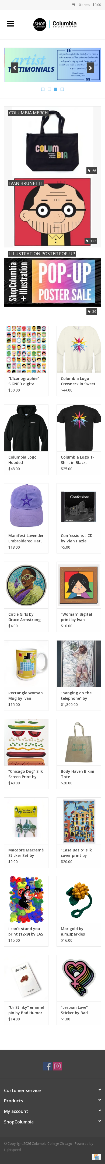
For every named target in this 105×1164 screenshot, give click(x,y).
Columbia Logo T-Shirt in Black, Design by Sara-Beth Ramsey (77, 460)
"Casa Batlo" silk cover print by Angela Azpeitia (76, 852)
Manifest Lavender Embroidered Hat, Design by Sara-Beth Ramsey (26, 538)
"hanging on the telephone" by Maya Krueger (76, 695)
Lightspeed (12, 1150)
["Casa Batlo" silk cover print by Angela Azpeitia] (79, 820)
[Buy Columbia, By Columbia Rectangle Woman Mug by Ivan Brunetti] (26, 663)
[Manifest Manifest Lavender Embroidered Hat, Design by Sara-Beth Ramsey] (26, 506)
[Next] (90, 67)
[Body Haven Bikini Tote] (79, 742)
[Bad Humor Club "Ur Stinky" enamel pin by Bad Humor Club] (26, 978)
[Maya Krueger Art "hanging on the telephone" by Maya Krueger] (79, 663)
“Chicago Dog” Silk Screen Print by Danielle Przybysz (25, 774)
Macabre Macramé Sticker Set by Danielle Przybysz (26, 852)
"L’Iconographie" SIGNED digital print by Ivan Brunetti (23, 381)
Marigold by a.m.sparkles (73, 931)
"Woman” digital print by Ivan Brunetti (76, 617)
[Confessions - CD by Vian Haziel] (79, 506)
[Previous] (14, 67)
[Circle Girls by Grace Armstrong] (26, 585)
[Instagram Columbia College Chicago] (57, 1066)
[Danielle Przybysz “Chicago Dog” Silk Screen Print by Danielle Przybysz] (26, 742)
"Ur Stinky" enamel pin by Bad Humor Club (26, 1010)
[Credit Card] (95, 1156)
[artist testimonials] (52, 65)
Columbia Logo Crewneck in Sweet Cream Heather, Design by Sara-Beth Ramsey (78, 381)
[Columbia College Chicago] (63, 24)
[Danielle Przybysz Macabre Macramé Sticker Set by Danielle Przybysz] (26, 820)
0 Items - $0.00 (89, 4)
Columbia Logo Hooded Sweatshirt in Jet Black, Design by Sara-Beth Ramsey (25, 460)
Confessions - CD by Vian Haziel (77, 538)
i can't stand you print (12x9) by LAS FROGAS (25, 931)
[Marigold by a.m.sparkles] (79, 899)
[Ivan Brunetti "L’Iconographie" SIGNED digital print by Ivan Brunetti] (26, 349)
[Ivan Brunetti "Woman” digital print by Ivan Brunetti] (79, 585)
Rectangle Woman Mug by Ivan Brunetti (25, 695)
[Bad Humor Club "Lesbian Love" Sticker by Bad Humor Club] (79, 978)
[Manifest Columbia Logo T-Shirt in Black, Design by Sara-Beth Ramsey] (79, 427)
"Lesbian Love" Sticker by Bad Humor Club (74, 1010)
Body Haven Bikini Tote (77, 774)
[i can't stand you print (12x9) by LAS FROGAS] (26, 899)
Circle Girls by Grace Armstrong (24, 617)
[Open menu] (10, 23)
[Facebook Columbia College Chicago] (47, 1066)
